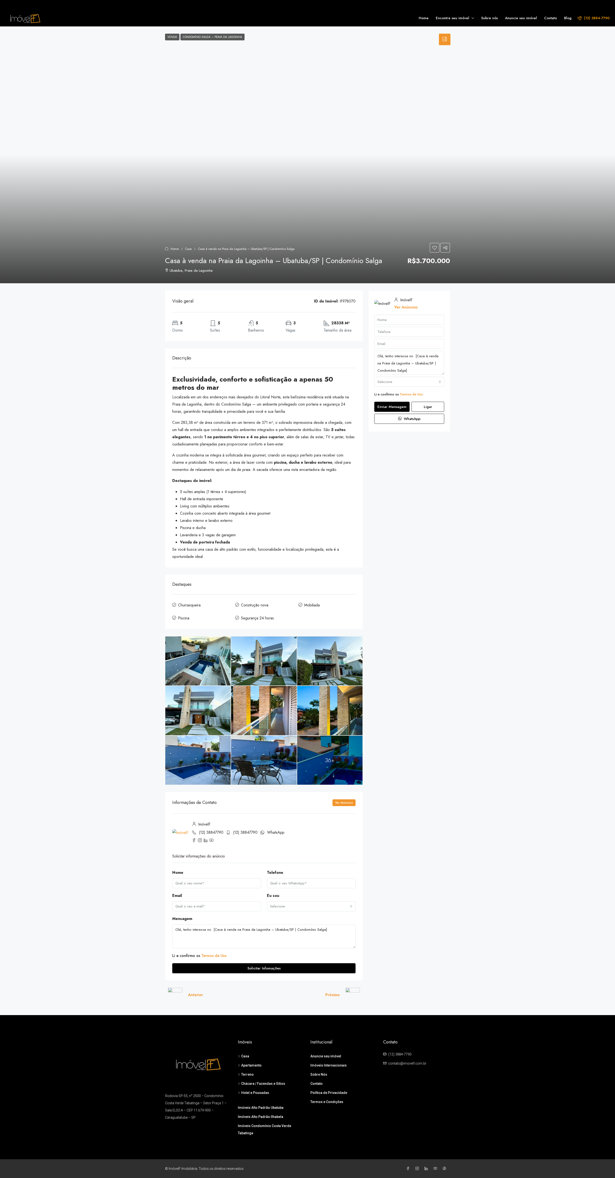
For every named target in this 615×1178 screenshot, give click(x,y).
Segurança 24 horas (257, 618)
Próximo (332, 995)
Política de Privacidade (328, 1093)
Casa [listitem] (245, 1056)
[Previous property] (175, 995)
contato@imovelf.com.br (407, 1063)
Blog (568, 18)
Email (177, 895)
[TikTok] (445, 1169)
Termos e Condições (326, 1102)
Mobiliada (312, 605)
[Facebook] (409, 1169)
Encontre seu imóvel (452, 18)
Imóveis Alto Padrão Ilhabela (260, 1117)
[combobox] (311, 906)
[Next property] (352, 995)
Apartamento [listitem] (251, 1065)
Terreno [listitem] (247, 1074)
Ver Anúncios (344, 803)
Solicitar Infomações (264, 968)
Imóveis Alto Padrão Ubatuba (260, 1108)
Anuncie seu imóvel (521, 18)
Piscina (183, 618)
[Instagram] (418, 1169)
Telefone (275, 872)
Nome (177, 872)
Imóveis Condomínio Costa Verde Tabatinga (264, 1129)
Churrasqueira (189, 605)
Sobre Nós (318, 1074)
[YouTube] (436, 1169)
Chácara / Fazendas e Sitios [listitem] (263, 1083)
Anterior (195, 995)
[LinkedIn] (427, 1169)
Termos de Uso (214, 955)
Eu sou (273, 895)
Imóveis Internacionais (328, 1065)
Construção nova (254, 605)
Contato (550, 18)
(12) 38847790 (211, 832)
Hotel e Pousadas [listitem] (255, 1093)
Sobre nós (489, 18)
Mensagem (182, 918)
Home (424, 18)
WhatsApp (275, 832)
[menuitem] (593, 18)
